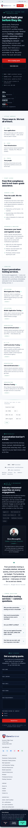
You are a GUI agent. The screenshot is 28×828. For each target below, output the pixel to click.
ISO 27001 (8, 411)
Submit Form (14, 720)
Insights (4, 788)
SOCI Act (18, 418)
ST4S (7, 422)
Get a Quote (20, 5)
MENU (14, 5)
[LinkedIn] (3, 750)
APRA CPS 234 (9, 414)
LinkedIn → (14, 543)
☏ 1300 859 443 (21, 1)
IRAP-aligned (9, 418)
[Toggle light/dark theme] (25, 5)
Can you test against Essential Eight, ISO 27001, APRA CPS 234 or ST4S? (12, 632)
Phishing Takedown (7, 779)
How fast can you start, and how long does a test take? (12, 641)
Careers (4, 790)
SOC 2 (15, 411)
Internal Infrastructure (7, 772)
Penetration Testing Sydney (9, 760)
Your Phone (5, 690)
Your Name (5, 669)
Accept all (22, 823)
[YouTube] (18, 750)
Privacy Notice (19, 818)
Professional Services (7, 777)
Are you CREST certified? (11, 625)
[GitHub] (22, 750)
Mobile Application (6, 769)
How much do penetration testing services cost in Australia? (11, 617)
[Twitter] (7, 750)
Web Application (6, 762)
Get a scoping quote (14, 60)
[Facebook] (11, 750)
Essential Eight (10, 407)
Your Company (6, 676)
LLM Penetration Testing (8, 765)
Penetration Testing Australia (9, 758)
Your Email (5, 683)
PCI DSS (18, 414)
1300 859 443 (14, 66)
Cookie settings (14, 823)
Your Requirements (7, 697)
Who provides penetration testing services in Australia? (12, 608)
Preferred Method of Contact (10, 711)
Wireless (4, 774)
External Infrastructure (7, 767)
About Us (4, 786)
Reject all (5, 823)
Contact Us (5, 793)
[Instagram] (14, 750)
